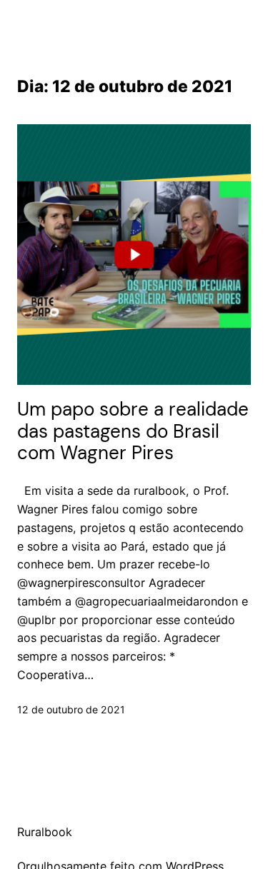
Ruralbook (44, 832)
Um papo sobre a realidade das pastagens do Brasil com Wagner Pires (133, 432)
